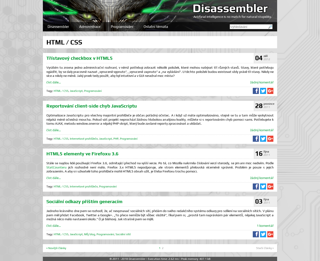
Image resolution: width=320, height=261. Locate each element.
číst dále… (53, 82)
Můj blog (89, 234)
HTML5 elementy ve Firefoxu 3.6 (82, 153)
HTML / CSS (61, 91)
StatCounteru (56, 167)
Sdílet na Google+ (270, 91)
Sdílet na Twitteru (263, 91)
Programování (122, 27)
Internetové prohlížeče (84, 138)
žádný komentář (262, 82)
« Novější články (56, 248)
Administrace (89, 27)
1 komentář (265, 225)
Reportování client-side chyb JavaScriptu (91, 105)
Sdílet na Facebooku (256, 91)
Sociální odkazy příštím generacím (84, 201)
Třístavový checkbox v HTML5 (79, 58)
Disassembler (230, 8)
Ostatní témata (156, 27)
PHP (116, 138)
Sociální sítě (123, 234)
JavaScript (76, 91)
